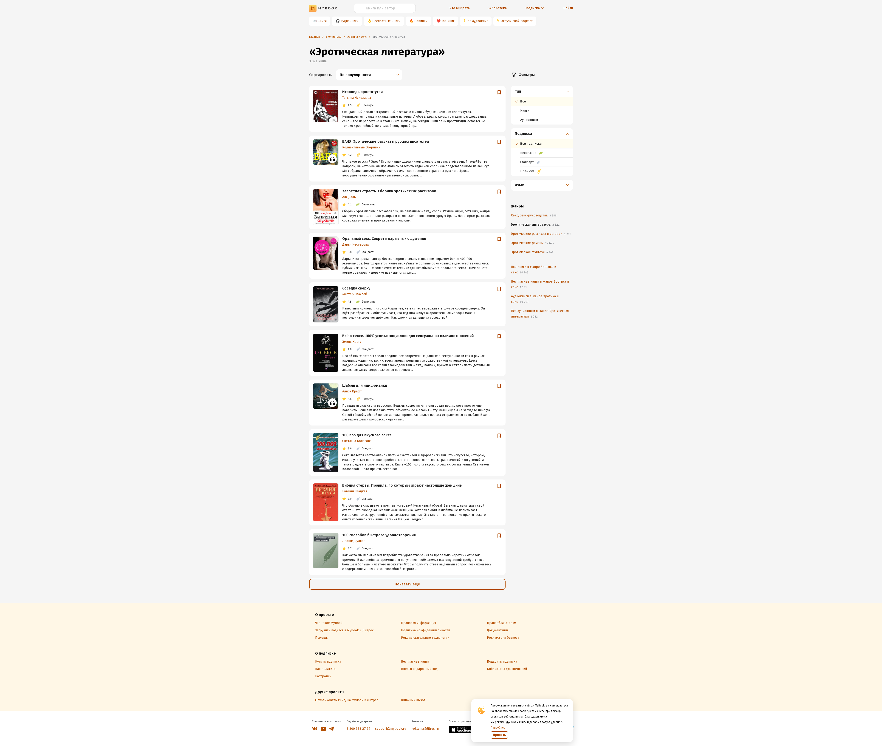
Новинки (420, 21)
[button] (542, 91)
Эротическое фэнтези (532, 252)
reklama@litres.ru (425, 729)
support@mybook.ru (390, 729)
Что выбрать (459, 8)
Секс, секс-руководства (534, 215)
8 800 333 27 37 (358, 729)
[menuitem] (542, 105)
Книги (322, 21)
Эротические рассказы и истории (541, 234)
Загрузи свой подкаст (516, 21)
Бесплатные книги (386, 21)
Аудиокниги (349, 21)
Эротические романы (532, 243)
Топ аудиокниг (477, 21)
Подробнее (498, 727)
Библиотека (497, 8)
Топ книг (447, 21)
